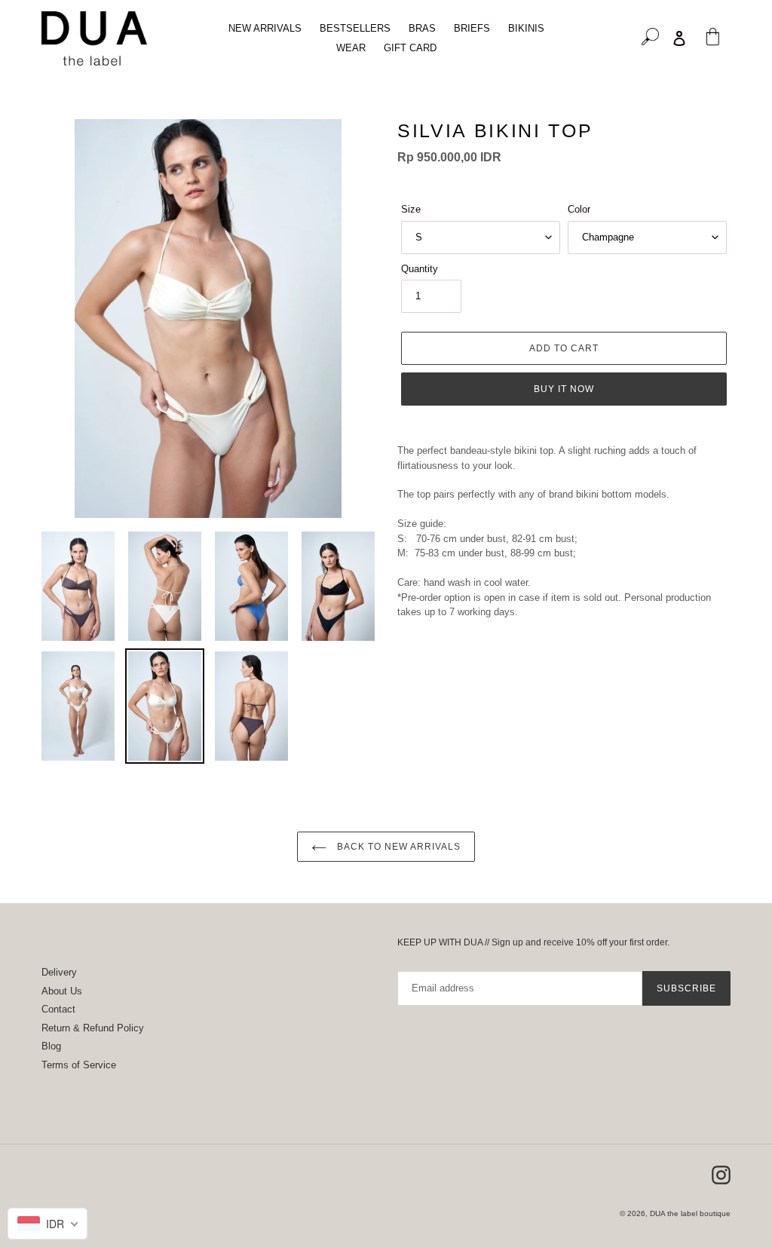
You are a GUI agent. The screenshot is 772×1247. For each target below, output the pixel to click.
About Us (61, 991)
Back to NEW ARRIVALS (397, 846)
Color (579, 209)
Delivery (59, 972)
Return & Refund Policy (92, 1028)
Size (411, 209)
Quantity (419, 268)
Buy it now (564, 389)
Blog (51, 1046)
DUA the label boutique (690, 1213)
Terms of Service (78, 1065)
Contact (58, 1009)
